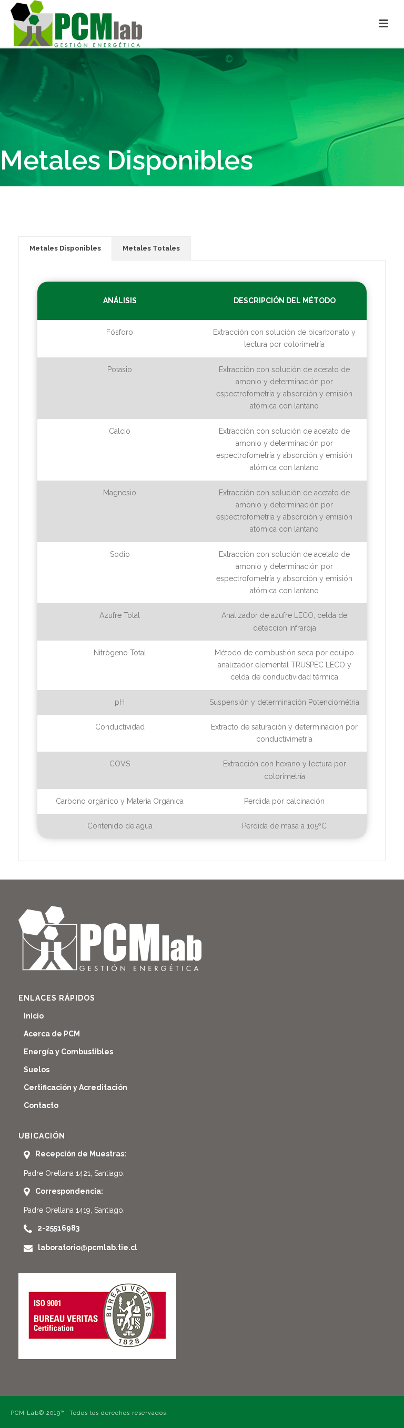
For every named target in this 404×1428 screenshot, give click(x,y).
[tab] (65, 248)
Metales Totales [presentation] (151, 248)
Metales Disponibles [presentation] (65, 248)
